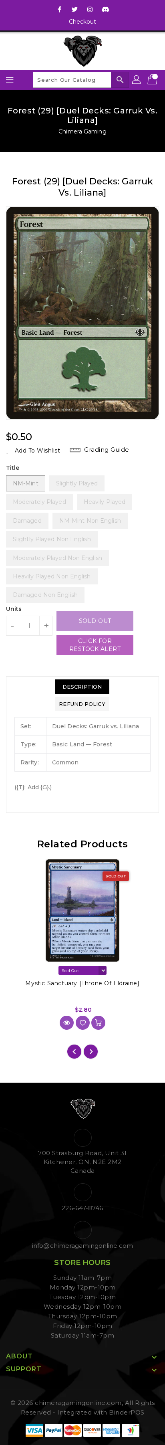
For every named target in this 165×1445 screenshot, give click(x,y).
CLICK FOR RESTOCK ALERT (95, 645)
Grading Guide (106, 449)
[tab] (82, 686)
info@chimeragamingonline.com (82, 1245)
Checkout (83, 21)
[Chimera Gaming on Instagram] (90, 9)
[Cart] (153, 80)
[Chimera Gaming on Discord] (105, 9)
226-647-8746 (82, 1208)
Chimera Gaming (82, 131)
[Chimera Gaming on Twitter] (75, 9)
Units (14, 609)
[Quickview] (67, 1023)
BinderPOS (127, 1412)
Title (13, 467)
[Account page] (137, 80)
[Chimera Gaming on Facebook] (60, 9)
